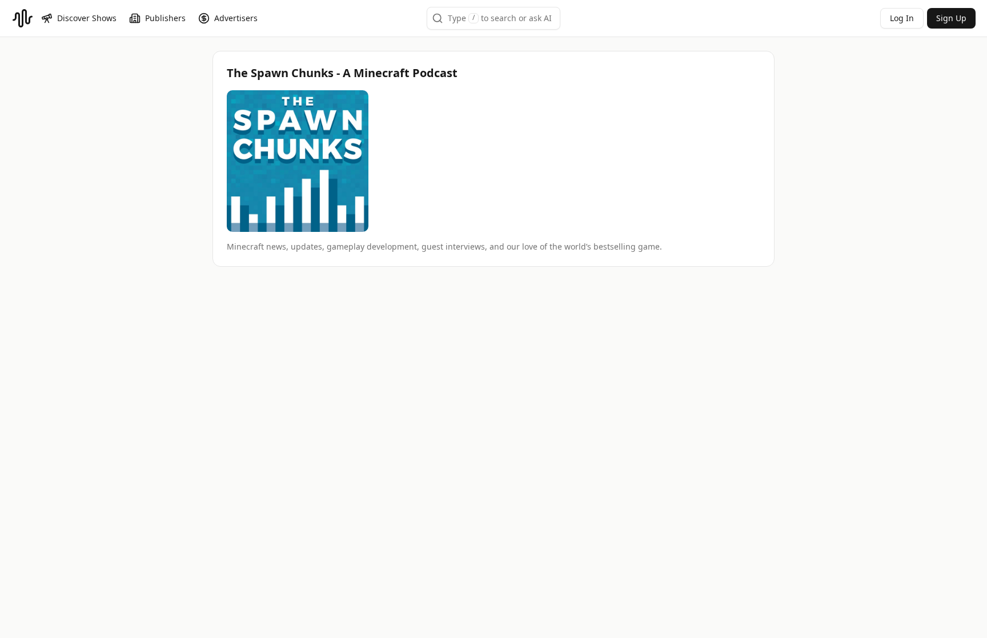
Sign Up (951, 18)
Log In (902, 18)
